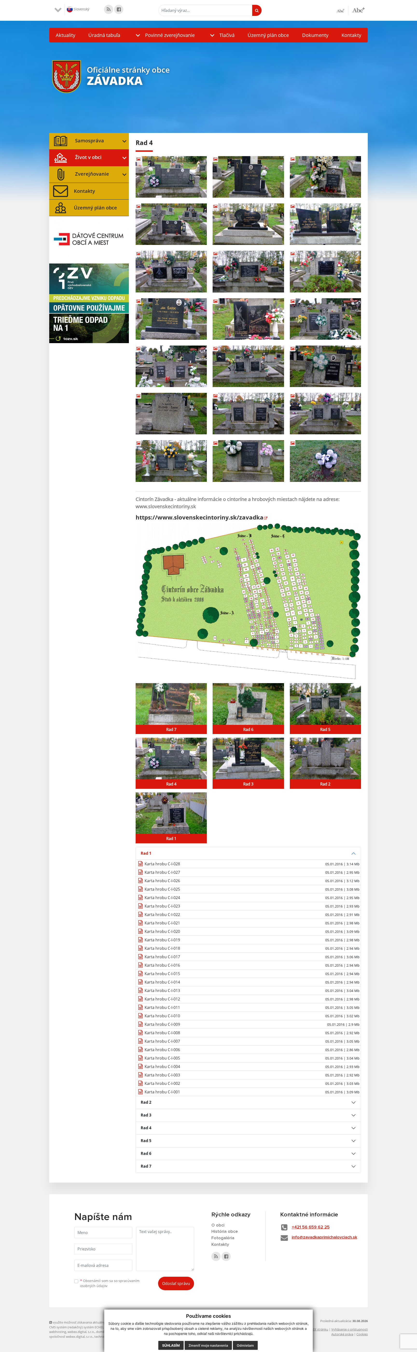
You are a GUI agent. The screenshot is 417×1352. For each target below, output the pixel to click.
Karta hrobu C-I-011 (162, 1007)
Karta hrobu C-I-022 (162, 914)
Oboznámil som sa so (109, 1283)
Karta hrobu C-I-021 (162, 923)
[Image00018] (325, 413)
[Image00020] (248, 461)
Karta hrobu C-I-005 (162, 1058)
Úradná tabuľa (104, 35)
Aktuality (65, 35)
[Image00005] (248, 224)
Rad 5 (146, 1140)
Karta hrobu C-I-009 (162, 1024)
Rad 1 (146, 853)
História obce (224, 1231)
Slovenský (81, 9)
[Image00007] (171, 271)
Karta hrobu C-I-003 (162, 1075)
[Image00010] (171, 319)
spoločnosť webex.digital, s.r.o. (71, 1336)
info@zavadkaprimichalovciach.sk (324, 1237)
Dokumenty (315, 35)
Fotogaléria (222, 1238)
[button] (164, 35)
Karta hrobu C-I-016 (162, 965)
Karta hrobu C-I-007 (162, 1041)
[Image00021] (325, 461)
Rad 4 (146, 1127)
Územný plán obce (268, 35)
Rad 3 (146, 1115)
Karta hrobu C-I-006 (162, 1049)
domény (102, 1332)
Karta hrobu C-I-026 (162, 880)
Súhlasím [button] (171, 1345)
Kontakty (351, 35)
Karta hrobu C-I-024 (162, 897)
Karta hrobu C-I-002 (162, 1083)
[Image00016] (171, 413)
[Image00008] (248, 271)
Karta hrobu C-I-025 (162, 889)
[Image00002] (248, 177)
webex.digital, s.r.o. (81, 1332)
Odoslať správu (176, 1283)
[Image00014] (248, 366)
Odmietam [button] (245, 1345)
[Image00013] (171, 366)
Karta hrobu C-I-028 (162, 864)
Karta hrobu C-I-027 (162, 872)
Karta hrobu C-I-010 (162, 1016)
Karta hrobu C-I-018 (162, 948)
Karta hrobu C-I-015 (162, 973)
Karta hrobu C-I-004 (162, 1066)
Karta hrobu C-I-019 (162, 940)
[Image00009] (325, 271)
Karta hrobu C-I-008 (162, 1032)
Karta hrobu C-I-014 (162, 982)
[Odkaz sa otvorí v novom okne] (108, 9)
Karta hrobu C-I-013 (162, 990)
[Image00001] (171, 177)
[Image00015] (325, 366)
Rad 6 (146, 1153)
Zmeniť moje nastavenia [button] (208, 1345)
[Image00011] (248, 319)
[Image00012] (325, 319)
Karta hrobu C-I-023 (162, 906)
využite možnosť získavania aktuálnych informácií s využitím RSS (98, 1322)
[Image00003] (325, 177)
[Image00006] (325, 224)
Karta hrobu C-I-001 (162, 1092)
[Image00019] (171, 461)
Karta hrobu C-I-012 (162, 999)
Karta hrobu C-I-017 (162, 956)
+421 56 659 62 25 (311, 1227)
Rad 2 (146, 1102)
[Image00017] (248, 413)
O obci (217, 1225)
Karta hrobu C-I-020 (162, 931)
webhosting (57, 1332)
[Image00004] (171, 224)
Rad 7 (146, 1166)
